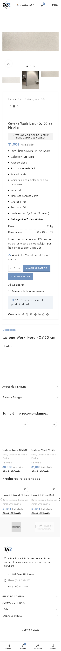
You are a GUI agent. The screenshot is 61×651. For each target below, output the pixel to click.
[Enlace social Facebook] (23, 314)
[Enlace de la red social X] (27, 314)
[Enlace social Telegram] (47, 314)
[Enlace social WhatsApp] (43, 314)
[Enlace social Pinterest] (35, 314)
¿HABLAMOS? (27, 4)
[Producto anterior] (10, 107)
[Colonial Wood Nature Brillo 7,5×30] (16, 488)
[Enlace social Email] (31, 314)
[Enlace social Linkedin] (39, 314)
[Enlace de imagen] (8, 549)
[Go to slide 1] (27, 66)
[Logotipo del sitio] (6, 5)
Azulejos (32, 99)
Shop (20, 99)
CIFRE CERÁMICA (11, 504)
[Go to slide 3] (34, 66)
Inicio (11, 99)
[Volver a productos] (14, 107)
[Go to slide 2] (30, 66)
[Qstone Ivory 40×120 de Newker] (16, 433)
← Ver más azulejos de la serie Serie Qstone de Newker (30, 136)
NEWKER (7, 462)
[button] (5, 41)
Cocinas (13, 454)
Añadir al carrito (36, 268)
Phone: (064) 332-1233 (19, 580)
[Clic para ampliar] (8, 63)
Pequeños (23, 500)
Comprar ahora (20, 276)
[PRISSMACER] (45, 527)
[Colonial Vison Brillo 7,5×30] (45, 488)
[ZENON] (16, 527)
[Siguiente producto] (18, 107)
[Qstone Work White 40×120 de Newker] (45, 433)
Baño (43, 99)
